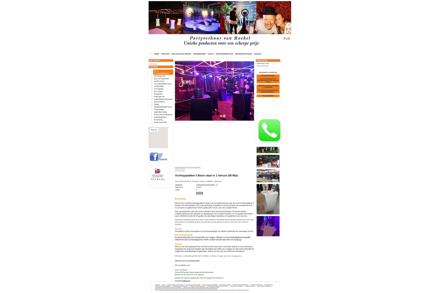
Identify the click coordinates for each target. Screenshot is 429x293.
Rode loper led (159, 97)
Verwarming (158, 120)
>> (196, 60)
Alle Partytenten (159, 76)
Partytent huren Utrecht (236, 286)
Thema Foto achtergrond (163, 115)
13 (187, 167)
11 (184, 167)
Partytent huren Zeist (256, 284)
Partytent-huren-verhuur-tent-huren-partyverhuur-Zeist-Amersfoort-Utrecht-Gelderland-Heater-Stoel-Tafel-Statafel (186, 288)
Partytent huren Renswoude (197, 286)
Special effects (159, 102)
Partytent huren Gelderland (210, 284)
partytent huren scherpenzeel (175, 284)
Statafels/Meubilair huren (163, 107)
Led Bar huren (159, 81)
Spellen (156, 104)
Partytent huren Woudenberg (240, 284)
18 (195, 167)
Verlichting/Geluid (160, 117)
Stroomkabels (159, 109)
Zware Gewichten (160, 122)
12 (185, 167)
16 (192, 167)
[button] (176, 170)
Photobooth (158, 94)
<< (197, 60)
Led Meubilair (159, 86)
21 (200, 167)
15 (190, 167)
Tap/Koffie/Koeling (160, 112)
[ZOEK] (171, 64)
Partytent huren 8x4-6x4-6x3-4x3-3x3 (217, 286)
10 (183, 167)
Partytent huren (268, 284)
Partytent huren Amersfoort (193, 284)
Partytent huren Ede (225, 284)
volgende (193, 60)
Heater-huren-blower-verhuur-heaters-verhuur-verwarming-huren (201, 287)
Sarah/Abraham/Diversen (163, 99)
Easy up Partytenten (161, 79)
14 (189, 167)
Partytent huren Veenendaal (162, 286)
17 (193, 167)
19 (196, 167)
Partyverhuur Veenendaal (264, 286)
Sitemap (157, 284)
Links (163, 284)
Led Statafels (158, 89)
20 (198, 167)
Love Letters (158, 91)
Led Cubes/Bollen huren (162, 84)
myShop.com (186, 280)
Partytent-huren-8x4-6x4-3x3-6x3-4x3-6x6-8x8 (168, 287)
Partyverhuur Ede (250, 286)
